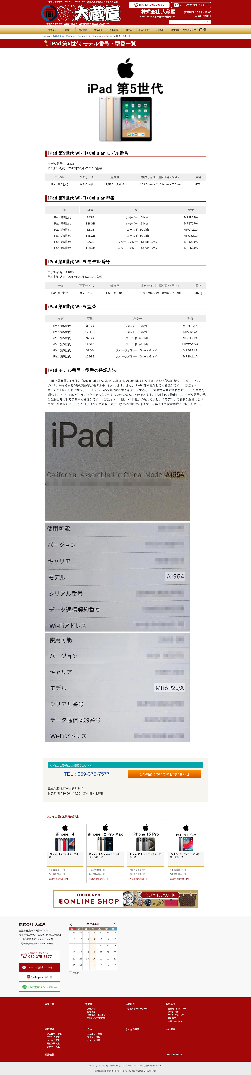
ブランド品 (173, 1012)
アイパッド (89, 36)
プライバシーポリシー (136, 1066)
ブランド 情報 (93, 1037)
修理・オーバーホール (138, 1009)
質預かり (52, 30)
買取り (68, 30)
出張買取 (91, 1012)
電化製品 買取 (53, 1043)
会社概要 (160, 30)
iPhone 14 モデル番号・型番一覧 (65, 856)
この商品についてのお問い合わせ (164, 774)
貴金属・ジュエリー (177, 1009)
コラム (129, 30)
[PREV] (71, 924)
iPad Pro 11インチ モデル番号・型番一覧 (184, 856)
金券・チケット (175, 1021)
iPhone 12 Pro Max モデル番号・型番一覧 (104, 856)
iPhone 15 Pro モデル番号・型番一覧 (146, 856)
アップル (76, 36)
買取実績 (114, 30)
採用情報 (175, 30)
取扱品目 (98, 30)
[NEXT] (114, 924)
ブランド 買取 (53, 1037)
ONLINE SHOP (190, 30)
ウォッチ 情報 (93, 1040)
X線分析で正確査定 (96, 1018)
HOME (47, 36)
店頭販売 (83, 30)
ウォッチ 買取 (53, 1040)
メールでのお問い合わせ (193, 5)
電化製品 (172, 1018)
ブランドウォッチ (176, 1015)
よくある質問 (145, 30)
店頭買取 (91, 1009)
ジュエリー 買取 (54, 1034)
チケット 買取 (53, 1047)
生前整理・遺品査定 (96, 1015)
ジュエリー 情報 (94, 1034)
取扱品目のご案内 (61, 36)
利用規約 (148, 1066)
